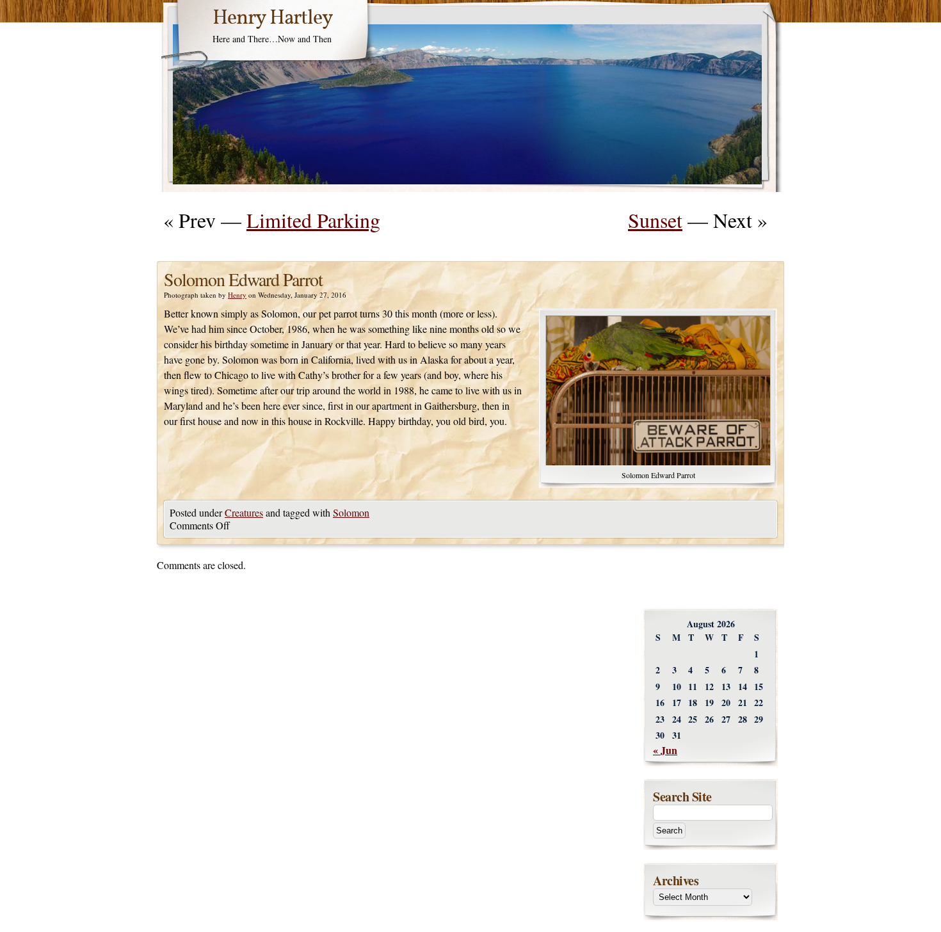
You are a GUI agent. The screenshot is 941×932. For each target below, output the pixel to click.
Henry (237, 295)
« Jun (665, 750)
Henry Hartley (273, 18)
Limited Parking (313, 220)
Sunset (655, 220)
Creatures (244, 512)
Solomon (351, 512)
